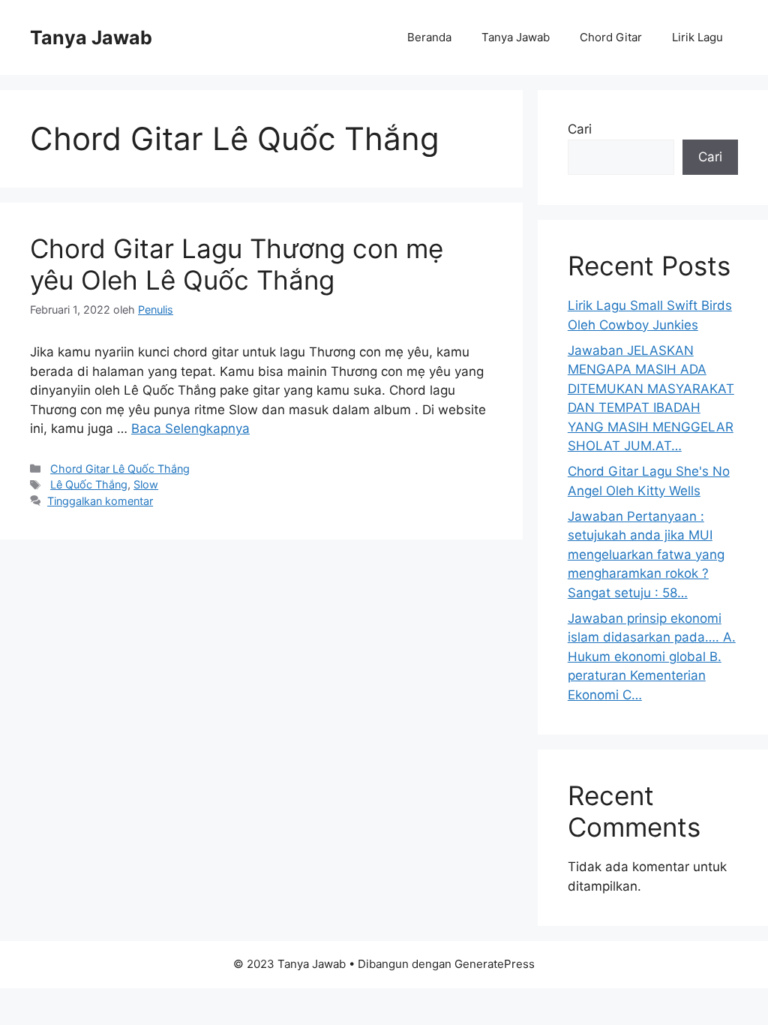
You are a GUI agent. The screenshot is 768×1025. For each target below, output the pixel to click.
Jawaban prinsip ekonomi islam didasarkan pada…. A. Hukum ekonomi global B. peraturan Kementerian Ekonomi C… (652, 656)
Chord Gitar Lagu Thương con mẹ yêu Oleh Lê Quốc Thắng (236, 264)
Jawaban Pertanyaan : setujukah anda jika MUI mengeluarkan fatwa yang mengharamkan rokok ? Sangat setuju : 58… (646, 554)
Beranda (429, 37)
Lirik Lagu (697, 37)
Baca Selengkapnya (190, 428)
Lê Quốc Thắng (89, 484)
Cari (580, 129)
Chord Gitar (611, 37)
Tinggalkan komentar (100, 500)
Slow (146, 484)
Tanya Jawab (91, 37)
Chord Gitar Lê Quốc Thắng (120, 468)
